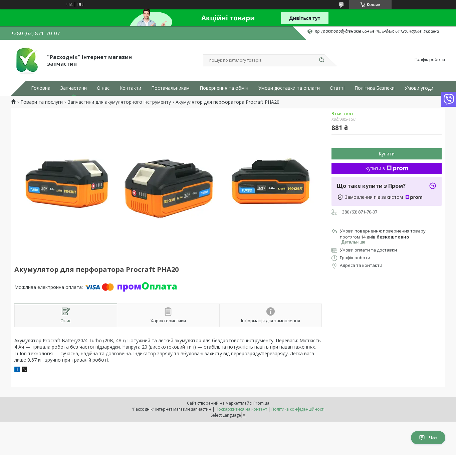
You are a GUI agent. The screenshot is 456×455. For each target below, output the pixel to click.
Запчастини (73, 88)
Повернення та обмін (224, 88)
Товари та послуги (41, 102)
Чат (433, 437)
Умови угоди (419, 88)
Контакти (130, 88)
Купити (387, 153)
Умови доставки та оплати (289, 88)
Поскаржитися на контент (241, 409)
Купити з (375, 168)
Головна (40, 88)
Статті (337, 88)
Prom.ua (261, 403)
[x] (24, 370)
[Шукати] (321, 60)
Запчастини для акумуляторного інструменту (119, 102)
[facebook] (17, 370)
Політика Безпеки (375, 88)
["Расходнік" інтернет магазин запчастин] (26, 59)
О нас (103, 88)
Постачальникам (170, 88)
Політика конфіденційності (297, 409)
